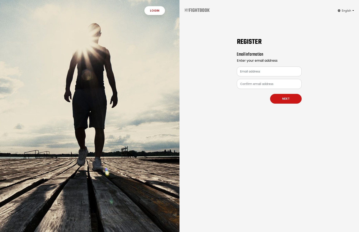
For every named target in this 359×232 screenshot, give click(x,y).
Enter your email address (257, 60)
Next (286, 99)
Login (154, 11)
